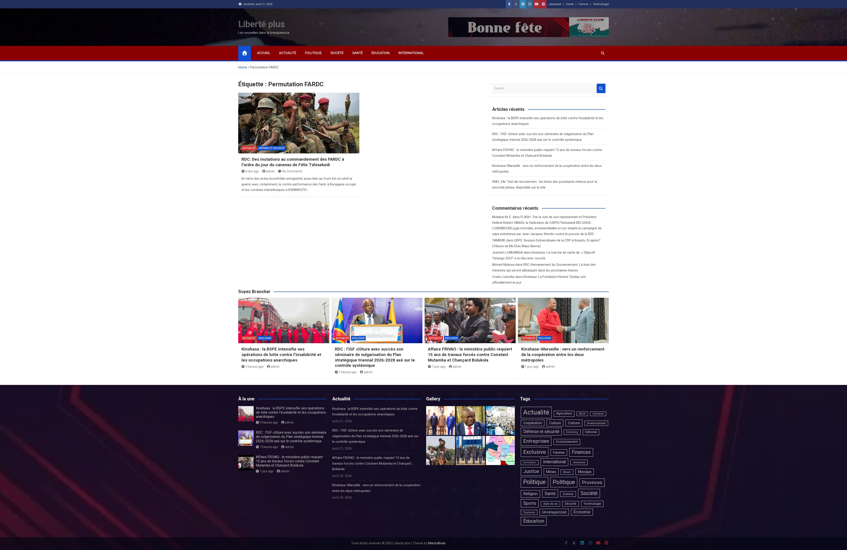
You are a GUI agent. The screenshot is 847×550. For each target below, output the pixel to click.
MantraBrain (437, 543)
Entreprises (536, 441)
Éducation (380, 53)
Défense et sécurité (272, 148)
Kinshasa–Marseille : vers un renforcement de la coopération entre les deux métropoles (562, 354)
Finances (581, 452)
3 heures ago (254, 366)
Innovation (529, 462)
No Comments (292, 171)
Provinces (592, 482)
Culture (555, 423)
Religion (530, 493)
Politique (313, 53)
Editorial (591, 432)
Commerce (598, 413)
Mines (551, 471)
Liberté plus (261, 24)
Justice (531, 471)
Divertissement (596, 423)
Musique (584, 472)
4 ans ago (252, 171)
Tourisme (529, 512)
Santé (569, 4)
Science (568, 494)
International (411, 53)
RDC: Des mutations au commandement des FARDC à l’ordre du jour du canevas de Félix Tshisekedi (293, 162)
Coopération (532, 423)
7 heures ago (348, 372)
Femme (583, 4)
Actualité (287, 53)
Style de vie (550, 503)
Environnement (567, 442)
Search (601, 88)
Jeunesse (555, 4)
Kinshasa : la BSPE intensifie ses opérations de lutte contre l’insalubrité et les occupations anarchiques (281, 354)
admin (270, 171)
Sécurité (570, 503)
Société (336, 53)
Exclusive (265, 338)
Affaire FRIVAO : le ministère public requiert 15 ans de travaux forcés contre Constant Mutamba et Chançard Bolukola (470, 354)
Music (567, 472)
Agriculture (564, 413)
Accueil (263, 53)
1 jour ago (439, 366)
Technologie (601, 4)
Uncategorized (554, 512)
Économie (581, 512)
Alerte (582, 413)
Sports (529, 503)
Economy (572, 432)
